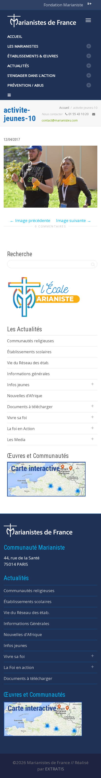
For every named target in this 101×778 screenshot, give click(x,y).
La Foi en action (19, 667)
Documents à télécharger (30, 406)
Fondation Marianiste (63, 5)
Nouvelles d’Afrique (24, 395)
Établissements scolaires (29, 351)
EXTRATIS (54, 769)
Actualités (18, 65)
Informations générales (28, 373)
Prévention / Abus (25, 85)
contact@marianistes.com (60, 120)
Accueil (14, 36)
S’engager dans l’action (31, 75)
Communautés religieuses (30, 341)
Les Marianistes (22, 46)
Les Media (16, 439)
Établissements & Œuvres (32, 55)
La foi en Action (21, 428)
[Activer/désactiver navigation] (88, 20)
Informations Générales (26, 623)
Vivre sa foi (17, 417)
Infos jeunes (18, 384)
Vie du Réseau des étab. (28, 362)
